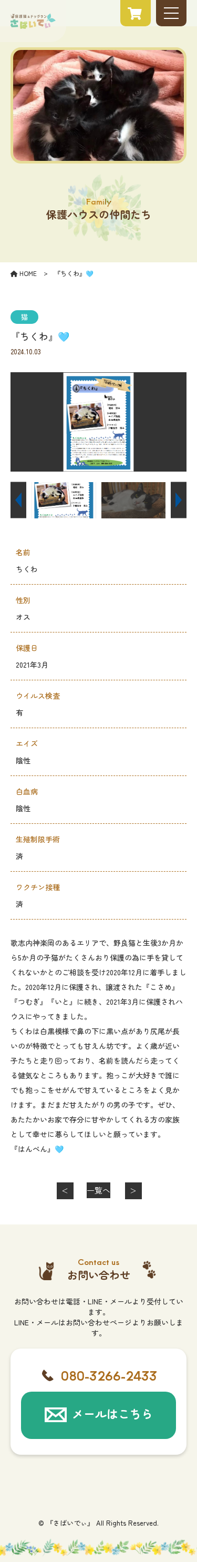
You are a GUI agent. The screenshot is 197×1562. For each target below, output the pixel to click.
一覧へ (98, 1190)
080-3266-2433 (109, 1375)
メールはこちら (112, 1413)
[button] (18, 500)
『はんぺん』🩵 (37, 1149)
